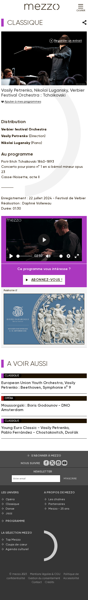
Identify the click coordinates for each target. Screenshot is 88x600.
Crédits (49, 582)
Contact (37, 582)
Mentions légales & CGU (45, 574)
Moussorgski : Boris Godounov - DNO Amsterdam (35, 407)
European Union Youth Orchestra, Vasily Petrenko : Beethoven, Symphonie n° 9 (38, 385)
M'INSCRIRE (70, 478)
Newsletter (42, 471)
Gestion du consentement (44, 578)
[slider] (24, 256)
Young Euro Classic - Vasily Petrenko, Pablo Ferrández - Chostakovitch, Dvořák (39, 430)
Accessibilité (71, 578)
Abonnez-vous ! (46, 280)
